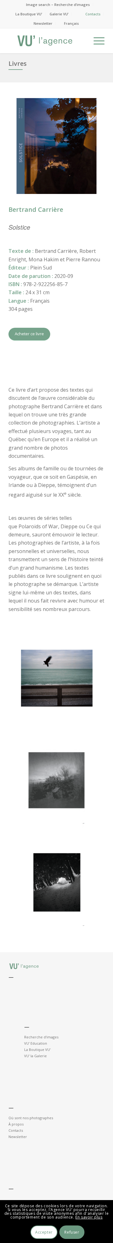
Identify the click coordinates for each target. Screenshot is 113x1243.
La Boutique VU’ (28, 14)
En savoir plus (88, 1217)
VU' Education (35, 1043)
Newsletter (43, 23)
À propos (16, 1124)
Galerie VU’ (59, 14)
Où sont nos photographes (30, 1117)
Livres (17, 63)
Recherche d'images (41, 1037)
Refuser (71, 1232)
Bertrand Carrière (35, 209)
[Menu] (96, 40)
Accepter (44, 1232)
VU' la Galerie (35, 1055)
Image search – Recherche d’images (58, 4)
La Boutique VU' (37, 1049)
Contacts (92, 14)
